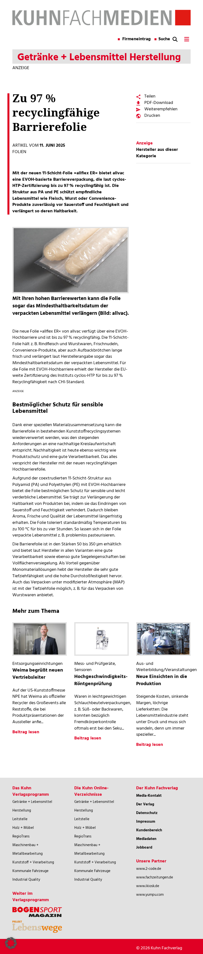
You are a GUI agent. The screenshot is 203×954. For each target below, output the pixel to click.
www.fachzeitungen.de (154, 877)
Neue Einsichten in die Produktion (161, 680)
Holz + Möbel (23, 828)
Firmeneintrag (136, 39)
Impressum (145, 822)
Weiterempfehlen (161, 109)
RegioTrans (20, 836)
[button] (11, 943)
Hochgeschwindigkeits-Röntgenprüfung (100, 680)
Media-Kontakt (149, 796)
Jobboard (144, 848)
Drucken (152, 115)
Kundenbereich (149, 830)
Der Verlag (145, 804)
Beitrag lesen (25, 732)
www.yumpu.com (150, 895)
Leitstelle (19, 819)
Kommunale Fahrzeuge (30, 871)
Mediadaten (146, 839)
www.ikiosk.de (147, 886)
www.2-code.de (148, 869)
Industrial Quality (26, 880)
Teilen (149, 96)
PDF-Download (158, 102)
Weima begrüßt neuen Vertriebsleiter (37, 673)
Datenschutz (146, 813)
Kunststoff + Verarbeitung (33, 862)
